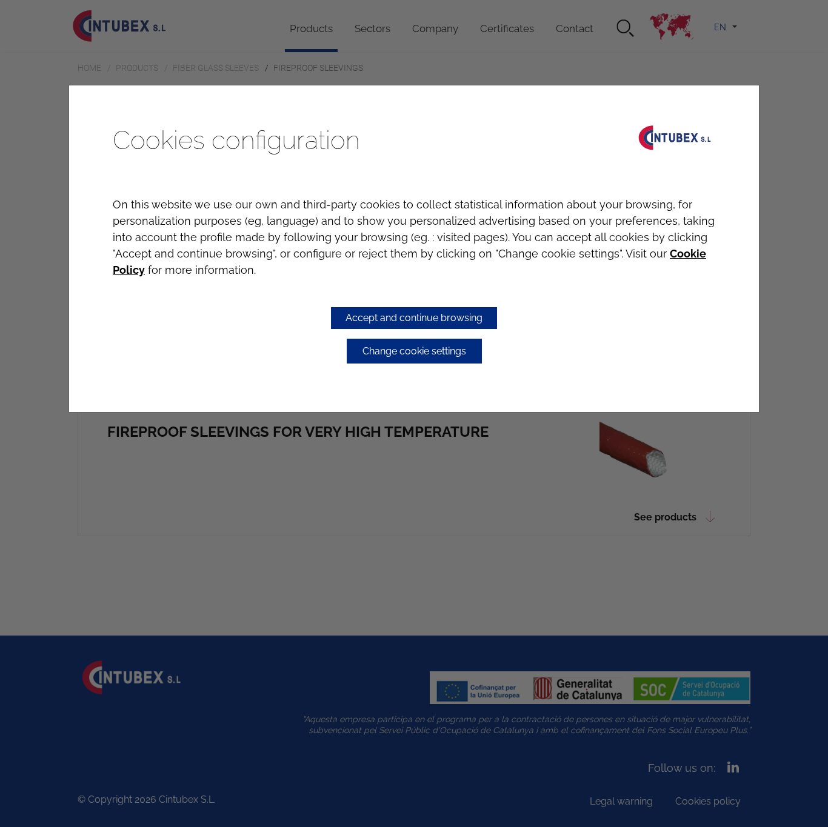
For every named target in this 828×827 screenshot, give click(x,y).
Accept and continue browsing (414, 318)
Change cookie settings (414, 351)
